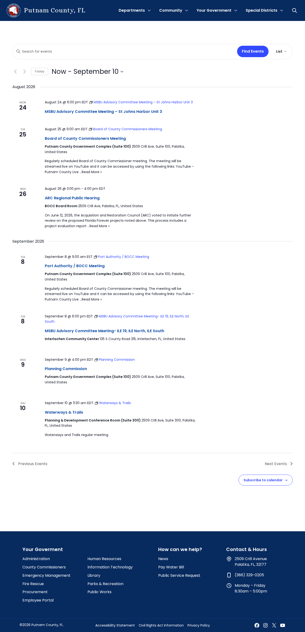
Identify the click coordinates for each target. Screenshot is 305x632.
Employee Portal (38, 600)
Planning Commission (66, 368)
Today (39, 71)
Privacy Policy (199, 625)
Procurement (35, 592)
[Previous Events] (15, 72)
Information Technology (110, 567)
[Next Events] (24, 72)
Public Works (99, 592)
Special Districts (261, 10)
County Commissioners (44, 567)
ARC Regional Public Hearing (72, 198)
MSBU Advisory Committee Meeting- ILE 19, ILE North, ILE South (104, 331)
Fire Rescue (33, 584)
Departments (132, 10)
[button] (295, 10)
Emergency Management (46, 575)
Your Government (214, 10)
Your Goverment (42, 549)
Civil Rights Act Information (161, 625)
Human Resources (104, 559)
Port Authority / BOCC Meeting (75, 266)
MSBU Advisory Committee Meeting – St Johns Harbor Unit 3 (103, 111)
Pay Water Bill (171, 567)
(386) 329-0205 (249, 575)
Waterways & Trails (64, 412)
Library (93, 575)
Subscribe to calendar (263, 480)
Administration (36, 559)
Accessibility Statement (115, 625)
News (163, 559)
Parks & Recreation (105, 584)
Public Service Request (179, 575)
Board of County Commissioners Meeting (85, 138)
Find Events (253, 51)
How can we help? (180, 549)
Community (170, 10)
